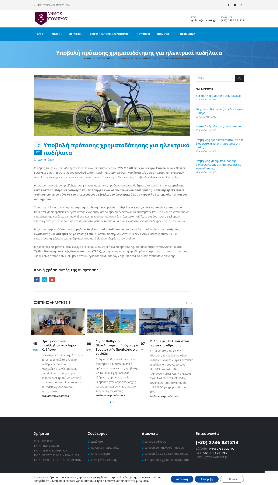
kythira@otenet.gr (203, 20)
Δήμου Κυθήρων (155, 441)
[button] (110, 402)
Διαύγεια (97, 441)
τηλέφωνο (226, 16)
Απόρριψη (207, 479)
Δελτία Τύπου (46, 159)
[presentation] (186, 303)
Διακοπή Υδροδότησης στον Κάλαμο (218, 95)
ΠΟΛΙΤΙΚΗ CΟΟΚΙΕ (47, 446)
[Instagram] (241, 5)
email (193, 16)
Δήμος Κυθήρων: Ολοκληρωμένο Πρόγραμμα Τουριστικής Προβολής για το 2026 (117, 347)
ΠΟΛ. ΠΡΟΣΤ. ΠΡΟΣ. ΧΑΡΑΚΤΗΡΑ (56, 455)
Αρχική (41, 34)
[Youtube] (235, 5)
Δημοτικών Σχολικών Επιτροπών (167, 453)
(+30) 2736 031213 (232, 20)
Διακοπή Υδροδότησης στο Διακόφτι (218, 126)
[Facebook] (228, 5)
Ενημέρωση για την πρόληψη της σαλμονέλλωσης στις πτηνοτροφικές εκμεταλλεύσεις (218, 164)
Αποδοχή (182, 479)
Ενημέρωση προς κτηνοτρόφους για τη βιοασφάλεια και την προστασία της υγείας (220, 143)
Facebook (37, 279)
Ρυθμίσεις (232, 479)
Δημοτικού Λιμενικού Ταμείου (164, 447)
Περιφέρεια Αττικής (104, 460)
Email (52, 279)
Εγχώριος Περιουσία (105, 447)
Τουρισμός (144, 34)
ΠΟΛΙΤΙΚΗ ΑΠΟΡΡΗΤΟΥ (50, 450)
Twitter (44, 279)
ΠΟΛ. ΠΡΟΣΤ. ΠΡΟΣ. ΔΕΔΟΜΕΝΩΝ (57, 460)
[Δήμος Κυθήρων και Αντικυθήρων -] (51, 18)
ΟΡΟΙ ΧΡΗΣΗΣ (44, 441)
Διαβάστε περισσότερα (55, 396)
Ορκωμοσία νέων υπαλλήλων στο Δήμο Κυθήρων (59, 345)
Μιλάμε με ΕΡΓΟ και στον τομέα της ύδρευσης (169, 343)
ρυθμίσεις (142, 481)
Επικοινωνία (187, 34)
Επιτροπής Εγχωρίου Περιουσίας (167, 460)
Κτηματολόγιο (100, 453)
